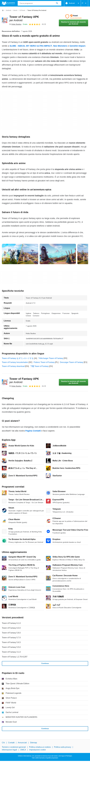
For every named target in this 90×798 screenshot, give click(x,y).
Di (15, 24)
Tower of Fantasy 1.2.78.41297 (14, 657)
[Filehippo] (8, 3)
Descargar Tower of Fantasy (71, 362)
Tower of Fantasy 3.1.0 (11, 652)
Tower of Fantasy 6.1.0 (11, 623)
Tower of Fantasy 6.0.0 (11, 628)
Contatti (11, 743)
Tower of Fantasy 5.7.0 (11, 638)
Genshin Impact (77, 46)
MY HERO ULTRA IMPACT (39, 46)
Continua (45, 663)
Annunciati (22, 743)
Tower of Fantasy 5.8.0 (11, 633)
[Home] (3, 10)
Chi (3, 743)
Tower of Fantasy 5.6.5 (11, 642)
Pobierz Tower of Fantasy (44, 362)
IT (82, 3)
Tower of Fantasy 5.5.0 (11, 647)
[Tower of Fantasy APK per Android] (5, 20)
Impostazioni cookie (37, 750)
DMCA (23, 750)
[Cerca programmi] (57, 3)
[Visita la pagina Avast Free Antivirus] (73, 16)
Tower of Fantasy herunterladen (15, 362)
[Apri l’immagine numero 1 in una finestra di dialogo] (58, 254)
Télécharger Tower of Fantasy (50, 358)
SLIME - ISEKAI (17, 46)
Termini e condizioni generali (14, 747)
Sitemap (33, 743)
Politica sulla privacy (62, 747)
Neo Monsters (60, 46)
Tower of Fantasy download (13, 366)
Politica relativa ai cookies (40, 747)
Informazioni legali (9, 750)
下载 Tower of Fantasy (39, 366)
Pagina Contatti (33, 431)
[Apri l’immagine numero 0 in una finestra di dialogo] (20, 254)
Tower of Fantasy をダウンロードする (17, 358)
